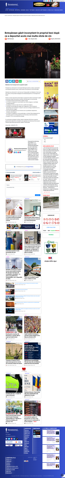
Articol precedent (11, 172)
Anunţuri (8, 464)
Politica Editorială (27, 450)
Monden (27, 446)
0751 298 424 (8, 434)
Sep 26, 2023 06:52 (55, 38)
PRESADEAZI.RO (35, 457)
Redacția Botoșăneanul (20, 148)
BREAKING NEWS (58, 10)
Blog (26, 445)
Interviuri (27, 443)
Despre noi (8, 459)
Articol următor (36, 172)
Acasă (6, 15)
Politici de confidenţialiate (12, 468)
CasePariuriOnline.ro (30, 457)
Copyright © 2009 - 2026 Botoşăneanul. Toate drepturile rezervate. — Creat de (32, 475)
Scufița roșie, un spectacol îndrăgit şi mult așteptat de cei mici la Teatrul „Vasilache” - (16, 176)
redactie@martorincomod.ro (10, 436)
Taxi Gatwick (34, 458)
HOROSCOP (51, 215)
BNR (49, 230)
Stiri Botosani (10, 15)
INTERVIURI (11, 10)
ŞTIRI (6, 10)
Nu (45, 141)
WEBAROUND (50, 475)
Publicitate (8, 461)
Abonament (9, 473)
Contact (8, 463)
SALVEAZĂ (38, 195)
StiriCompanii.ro (35, 459)
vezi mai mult (47, 192)
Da (45, 139)
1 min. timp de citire (32, 38)
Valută (44, 230)
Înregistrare (62, 1)
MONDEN (23, 10)
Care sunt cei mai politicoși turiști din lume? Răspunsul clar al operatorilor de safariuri (26, 283)
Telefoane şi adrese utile (12, 466)
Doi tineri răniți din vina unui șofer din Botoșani (21, 289)
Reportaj (27, 441)
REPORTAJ (17, 10)
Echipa (26, 453)
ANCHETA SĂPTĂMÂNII (41, 10)
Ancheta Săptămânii (27, 431)
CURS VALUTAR (51, 227)
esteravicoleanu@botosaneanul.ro (20, 150)
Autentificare (56, 1)
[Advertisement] (32, 24)
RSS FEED (8, 471)
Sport (26, 315)
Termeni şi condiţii (10, 469)
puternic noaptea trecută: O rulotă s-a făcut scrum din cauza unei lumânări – (35, 176)
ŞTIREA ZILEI (50, 10)
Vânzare (57, 230)
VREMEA (51, 234)
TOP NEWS (32, 10)
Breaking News (27, 437)
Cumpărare (53, 230)
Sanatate (26, 230)
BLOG (27, 10)
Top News (27, 435)
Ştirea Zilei (27, 433)
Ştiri (26, 440)
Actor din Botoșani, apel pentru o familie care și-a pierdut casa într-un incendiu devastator (27, 302)
